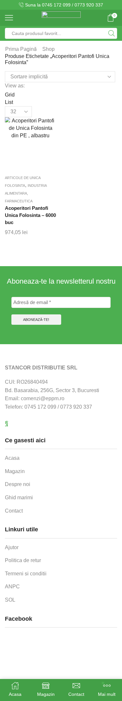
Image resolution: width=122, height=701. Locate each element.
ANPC (12, 586)
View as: (15, 85)
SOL (10, 600)
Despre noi (17, 484)
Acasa (12, 458)
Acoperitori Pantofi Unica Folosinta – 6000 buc (30, 215)
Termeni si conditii (26, 573)
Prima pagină (21, 49)
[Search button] (111, 33)
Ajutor (12, 547)
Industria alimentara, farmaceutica (26, 193)
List (9, 102)
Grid (10, 94)
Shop (48, 49)
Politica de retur (23, 560)
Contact (14, 511)
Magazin (15, 471)
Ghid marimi (19, 497)
